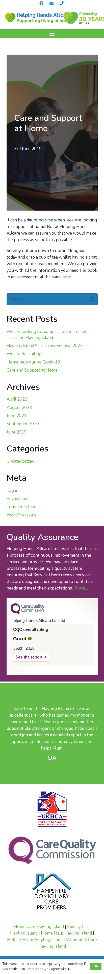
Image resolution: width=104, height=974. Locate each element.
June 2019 (17, 432)
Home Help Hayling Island (66, 933)
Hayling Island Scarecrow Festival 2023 (45, 346)
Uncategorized (20, 461)
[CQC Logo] (27, 613)
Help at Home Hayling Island (35, 940)
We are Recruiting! (24, 354)
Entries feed (18, 499)
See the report (28, 657)
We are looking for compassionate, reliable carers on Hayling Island (48, 335)
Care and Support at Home (32, 370)
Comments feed (21, 507)
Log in (12, 490)
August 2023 (19, 408)
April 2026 (17, 399)
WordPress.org (21, 515)
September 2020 (23, 424)
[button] (52, 33)
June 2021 (17, 416)
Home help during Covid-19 (33, 362)
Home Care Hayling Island (39, 927)
